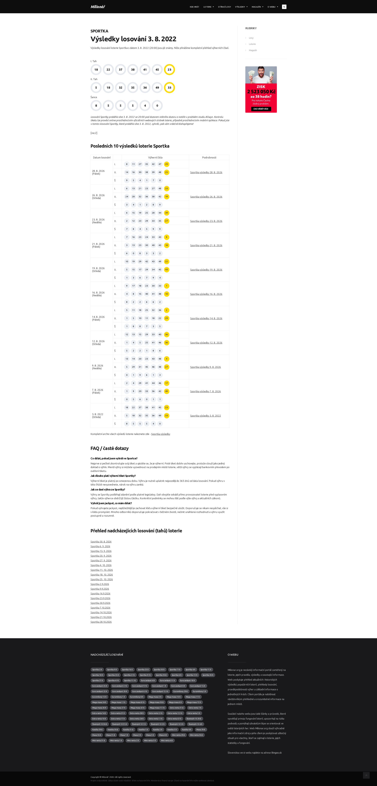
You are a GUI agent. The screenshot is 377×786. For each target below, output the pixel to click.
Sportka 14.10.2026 (101, 612)
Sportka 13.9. (192, 675)
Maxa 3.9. (150, 735)
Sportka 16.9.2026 (100, 593)
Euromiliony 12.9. (99, 697)
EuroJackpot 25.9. (99, 686)
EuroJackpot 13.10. (160, 691)
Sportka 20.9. (208, 675)
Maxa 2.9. (137, 735)
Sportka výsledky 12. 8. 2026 (206, 342)
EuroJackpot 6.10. (139, 691)
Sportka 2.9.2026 (100, 584)
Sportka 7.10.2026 (100, 607)
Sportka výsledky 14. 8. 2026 (206, 318)
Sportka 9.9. (112, 670)
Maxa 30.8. (96, 735)
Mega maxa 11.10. (157, 708)
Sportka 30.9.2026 (100, 603)
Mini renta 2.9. (133, 740)
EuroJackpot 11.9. (167, 680)
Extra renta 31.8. (177, 708)
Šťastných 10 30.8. (99, 724)
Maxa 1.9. (124, 735)
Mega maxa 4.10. (138, 708)
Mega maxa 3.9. (155, 697)
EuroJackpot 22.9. (99, 691)
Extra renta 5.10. (156, 713)
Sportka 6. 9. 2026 (100, 546)
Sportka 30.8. (161, 675)
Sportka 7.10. (175, 670)
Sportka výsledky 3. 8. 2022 (205, 415)
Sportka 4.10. (113, 680)
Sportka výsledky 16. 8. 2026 (206, 294)
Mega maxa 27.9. (118, 708)
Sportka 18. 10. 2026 (102, 574)
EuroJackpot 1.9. (159, 686)
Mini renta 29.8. (178, 735)
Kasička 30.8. (113, 730)
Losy (251, 38)
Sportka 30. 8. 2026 (101, 541)
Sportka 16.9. (127, 670)
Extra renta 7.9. (195, 708)
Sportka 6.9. (177, 675)
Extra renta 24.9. (137, 719)
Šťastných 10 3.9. (177, 724)
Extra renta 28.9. (137, 713)
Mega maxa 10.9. (174, 697)
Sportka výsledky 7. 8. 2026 (205, 391)
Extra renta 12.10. (175, 713)
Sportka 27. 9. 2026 (101, 560)
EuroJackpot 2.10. (119, 686)
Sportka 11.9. (206, 670)
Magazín (256, 7)
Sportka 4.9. (191, 670)
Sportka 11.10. (130, 680)
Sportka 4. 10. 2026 (101, 565)
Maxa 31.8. (110, 735)
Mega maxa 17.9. (193, 697)
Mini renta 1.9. (116, 740)
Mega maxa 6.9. (175, 702)
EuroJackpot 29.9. (119, 691)
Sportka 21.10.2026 (101, 617)
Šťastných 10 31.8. (119, 724)
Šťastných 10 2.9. (158, 724)
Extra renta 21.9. (118, 713)
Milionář (98, 7)
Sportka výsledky (160, 434)
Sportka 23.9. (143, 670)
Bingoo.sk (276, 752)
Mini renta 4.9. (167, 740)
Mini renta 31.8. (98, 740)
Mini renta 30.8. (196, 735)
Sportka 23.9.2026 (100, 598)
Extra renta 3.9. (194, 713)
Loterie (207, 7)
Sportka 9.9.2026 (100, 589)
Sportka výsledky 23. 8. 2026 (206, 221)
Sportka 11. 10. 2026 (102, 570)
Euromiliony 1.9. (118, 697)
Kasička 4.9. (186, 730)
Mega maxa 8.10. (138, 702)
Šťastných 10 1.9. (139, 724)
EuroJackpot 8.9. (178, 686)
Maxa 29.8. (200, 730)
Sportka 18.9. (97, 675)
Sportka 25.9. (113, 675)
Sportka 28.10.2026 (101, 622)
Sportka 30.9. (159, 670)
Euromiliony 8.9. (137, 697)
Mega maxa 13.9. (194, 702)
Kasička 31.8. (128, 730)
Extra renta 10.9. (99, 719)
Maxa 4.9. (163, 735)
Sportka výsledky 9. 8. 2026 (205, 367)
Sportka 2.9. (97, 670)
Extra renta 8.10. (175, 719)
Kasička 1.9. (143, 730)
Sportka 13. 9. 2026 (101, 551)
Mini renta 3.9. (150, 740)
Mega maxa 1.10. (118, 702)
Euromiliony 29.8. (180, 691)
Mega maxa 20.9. (99, 708)
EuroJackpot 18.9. (187, 680)
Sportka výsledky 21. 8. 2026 (206, 245)
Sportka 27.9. (97, 680)
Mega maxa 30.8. (157, 702)
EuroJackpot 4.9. (148, 680)
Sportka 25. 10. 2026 (102, 579)
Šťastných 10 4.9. (195, 724)
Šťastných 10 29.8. (194, 719)
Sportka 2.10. (129, 675)
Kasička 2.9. (158, 730)
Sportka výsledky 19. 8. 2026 (206, 269)
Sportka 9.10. (145, 675)
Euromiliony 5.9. (199, 691)
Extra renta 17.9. (118, 719)
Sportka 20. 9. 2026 (101, 555)
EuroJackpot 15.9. (197, 686)
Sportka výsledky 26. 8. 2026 (206, 196)
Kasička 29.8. (97, 730)
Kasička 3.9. (172, 730)
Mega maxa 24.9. (99, 702)
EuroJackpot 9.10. (139, 686)
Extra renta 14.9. (99, 713)
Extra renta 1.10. (156, 719)
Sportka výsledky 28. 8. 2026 (206, 172)
